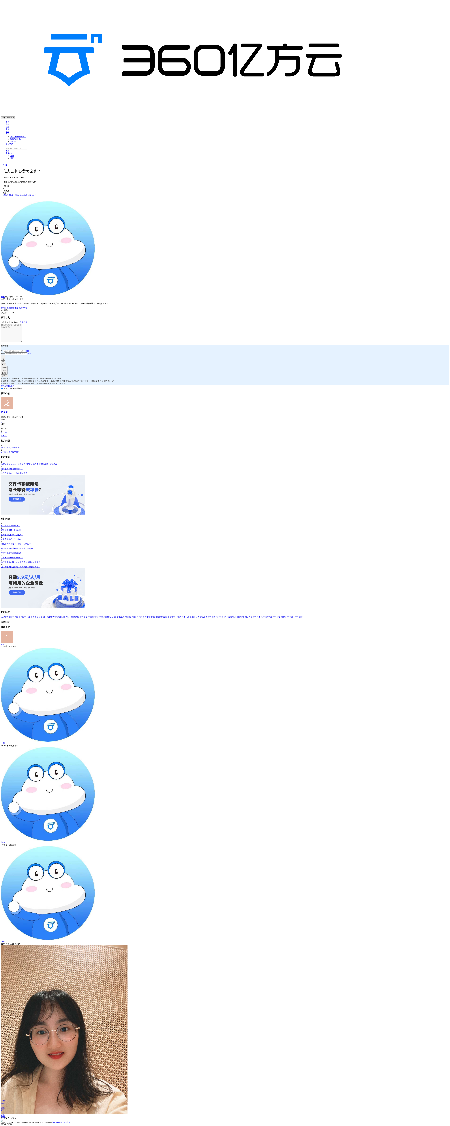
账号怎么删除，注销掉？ (11, 530)
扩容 (5, 165)
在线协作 (203, 617)
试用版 (192, 617)
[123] (7, 642)
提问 (7, 151)
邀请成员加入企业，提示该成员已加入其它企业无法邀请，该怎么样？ (30, 464)
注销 (90, 617)
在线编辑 (59, 617)
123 (2, 644)
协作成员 (34, 617)
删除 (153, 617)
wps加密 (4, 617)
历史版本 (22, 617)
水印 (114, 617)
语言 (263, 617)
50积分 (4, 373)
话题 (7, 129)
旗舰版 (284, 617)
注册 (12, 158)
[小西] (48, 939)
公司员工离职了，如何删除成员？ (15, 473)
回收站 (178, 617)
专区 (7, 134)
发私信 (4, 436)
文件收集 (277, 617)
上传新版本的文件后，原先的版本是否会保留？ (20, 567)
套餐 (85, 617)
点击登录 (23, 322)
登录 (12, 156)
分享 (21, 195)
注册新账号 (10, 386)
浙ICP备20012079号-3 (61, 1122)
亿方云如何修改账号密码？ (12, 558)
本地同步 (291, 617)
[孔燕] (64, 1113)
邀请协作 (159, 617)
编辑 (230, 617)
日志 (197, 617)
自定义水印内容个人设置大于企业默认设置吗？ (20, 562)
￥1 (3, 356)
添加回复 (10, 308)
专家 (7, 132)
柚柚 (3, 842)
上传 (71, 617)
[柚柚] (48, 840)
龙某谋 (4, 412)
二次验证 (128, 617)
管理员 (66, 617)
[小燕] (48, 741)
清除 (27, 351)
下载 (28, 617)
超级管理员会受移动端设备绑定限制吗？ (18, 548)
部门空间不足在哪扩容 (10, 448)
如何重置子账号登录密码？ (12, 469)
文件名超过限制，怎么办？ (12, 535)
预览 (40, 617)
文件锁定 (299, 617)
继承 (234, 617)
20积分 (4, 370)
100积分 (4, 376)
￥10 (3, 365)
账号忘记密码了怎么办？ (11, 539)
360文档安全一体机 (18, 137)
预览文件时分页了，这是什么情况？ (16, 544)
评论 (81, 617)
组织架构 (171, 617)
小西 (3, 941)
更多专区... (14, 142)
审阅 (134, 617)
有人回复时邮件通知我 (12, 388)
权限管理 (51, 617)
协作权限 (219, 617)
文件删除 (211, 617)
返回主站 (9, 144)
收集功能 (269, 617)
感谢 (29, 195)
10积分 (4, 367)
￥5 (3, 362)
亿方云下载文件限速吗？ (11, 553)
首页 (7, 122)
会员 (9, 153)
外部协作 (96, 617)
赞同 (3, 308)
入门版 (139, 617)
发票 (250, 617)
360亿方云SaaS (16, 139)
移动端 (76, 617)
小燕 (3, 743)
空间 (246, 617)
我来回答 (15, 195)
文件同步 (256, 617)
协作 (144, 617)
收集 (149, 617)
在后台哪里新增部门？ (10, 526)
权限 (165, 617)
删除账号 (240, 617)
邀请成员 (120, 617)
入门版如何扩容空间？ (10, 452)
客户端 (15, 617)
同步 (45, 617)
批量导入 (108, 617)
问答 (7, 124)
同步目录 (185, 617)
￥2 (3, 359)
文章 (7, 127)
